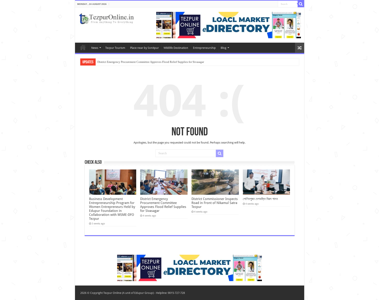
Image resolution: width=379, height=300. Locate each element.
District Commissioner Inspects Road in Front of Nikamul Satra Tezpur (214, 203)
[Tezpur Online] (106, 18)
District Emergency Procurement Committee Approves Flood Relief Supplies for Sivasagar (150, 62)
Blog (223, 47)
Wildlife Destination (176, 47)
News (94, 47)
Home (83, 47)
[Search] (301, 4)
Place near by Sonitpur (144, 47)
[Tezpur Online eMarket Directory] (228, 24)
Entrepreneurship (204, 47)
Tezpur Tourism (115, 47)
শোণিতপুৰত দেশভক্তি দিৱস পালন (260, 199)
